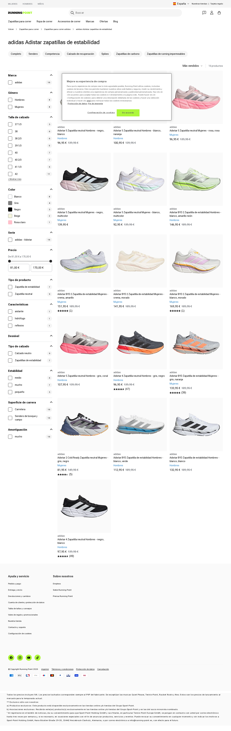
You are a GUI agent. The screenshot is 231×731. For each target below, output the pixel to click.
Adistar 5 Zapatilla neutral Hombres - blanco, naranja (137, 132)
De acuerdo (128, 112)
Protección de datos (85, 669)
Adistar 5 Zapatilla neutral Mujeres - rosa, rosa (195, 130)
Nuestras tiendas (199, 4)
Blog (115, 21)
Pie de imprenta (95, 103)
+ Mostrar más (14, 179)
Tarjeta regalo (216, 4)
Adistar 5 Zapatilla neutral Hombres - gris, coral (82, 376)
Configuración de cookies (19, 633)
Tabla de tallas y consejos (20, 608)
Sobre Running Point (62, 590)
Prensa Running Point (63, 596)
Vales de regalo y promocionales (23, 615)
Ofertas (104, 21)
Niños (41, 4)
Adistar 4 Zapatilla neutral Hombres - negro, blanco (80, 541)
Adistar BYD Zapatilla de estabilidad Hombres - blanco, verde (138, 459)
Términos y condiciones (62, 669)
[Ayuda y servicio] (204, 12)
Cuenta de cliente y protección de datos (26, 602)
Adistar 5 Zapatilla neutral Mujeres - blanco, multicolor (136, 214)
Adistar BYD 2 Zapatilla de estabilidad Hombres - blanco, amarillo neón (195, 214)
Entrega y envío (15, 590)
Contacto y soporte (17, 627)
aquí (89, 101)
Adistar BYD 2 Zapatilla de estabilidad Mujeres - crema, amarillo (82, 296)
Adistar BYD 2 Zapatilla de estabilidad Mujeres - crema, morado (138, 296)
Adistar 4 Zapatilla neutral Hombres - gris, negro (139, 376)
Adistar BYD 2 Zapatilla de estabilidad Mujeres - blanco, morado (195, 296)
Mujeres (12, 4)
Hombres (27, 4)
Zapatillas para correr (19, 21)
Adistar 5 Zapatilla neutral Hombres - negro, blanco (80, 132)
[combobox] (125, 13)
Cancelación (103, 669)
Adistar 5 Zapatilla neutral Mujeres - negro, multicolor (80, 214)
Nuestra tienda (14, 621)
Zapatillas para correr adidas (57, 29)
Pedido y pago (14, 584)
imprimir (45, 669)
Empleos (57, 584)
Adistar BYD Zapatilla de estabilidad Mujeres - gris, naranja (194, 378)
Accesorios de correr (69, 21)
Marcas (90, 21)
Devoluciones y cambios (19, 596)
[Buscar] (72, 13)
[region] (117, 97)
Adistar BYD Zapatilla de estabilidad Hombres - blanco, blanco (194, 459)
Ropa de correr (44, 21)
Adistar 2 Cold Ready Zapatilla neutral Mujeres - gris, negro (82, 459)
